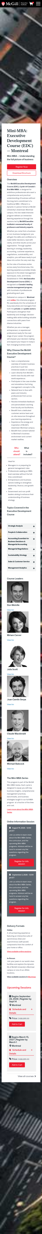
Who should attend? (16, 451)
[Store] (30, 3)
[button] (38, 4)
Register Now (22, 167)
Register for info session (21, 862)
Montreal (32, 977)
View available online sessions (19, 951)
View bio (10, 610)
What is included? (27, 451)
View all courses (26, 1076)
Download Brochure (21, 173)
